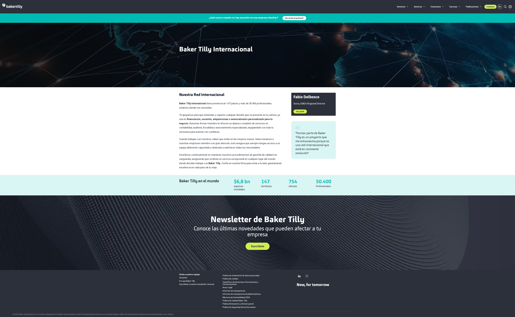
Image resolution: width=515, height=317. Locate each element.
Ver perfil (300, 111)
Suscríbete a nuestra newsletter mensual (196, 284)
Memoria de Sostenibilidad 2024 (236, 297)
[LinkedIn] (299, 276)
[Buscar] (505, 7)
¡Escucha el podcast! (294, 18)
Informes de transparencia (234, 291)
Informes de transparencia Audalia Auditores (242, 294)
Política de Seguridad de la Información (239, 307)
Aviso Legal (227, 287)
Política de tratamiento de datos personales (241, 275)
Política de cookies (230, 279)
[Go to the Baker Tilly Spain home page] (12, 7)
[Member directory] (510, 6)
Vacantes (183, 278)
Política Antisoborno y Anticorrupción (238, 304)
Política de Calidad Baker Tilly (235, 301)
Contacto (490, 7)
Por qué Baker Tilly (187, 281)
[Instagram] (307, 276)
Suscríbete (257, 246)
